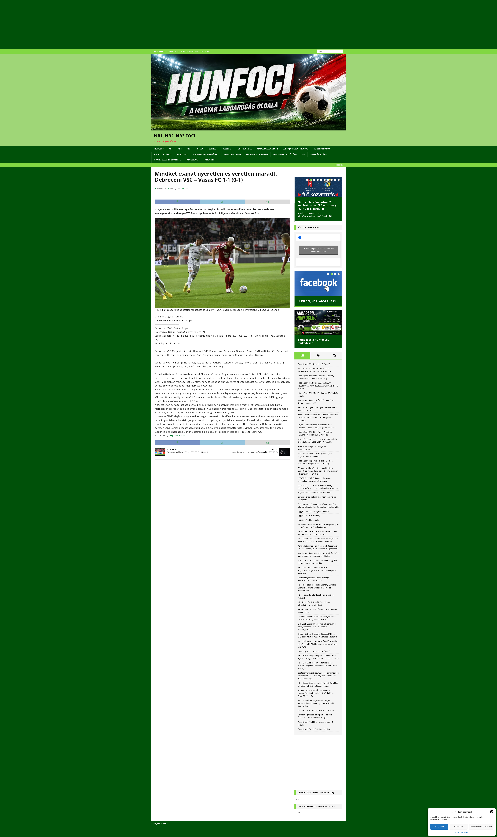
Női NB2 (212, 149)
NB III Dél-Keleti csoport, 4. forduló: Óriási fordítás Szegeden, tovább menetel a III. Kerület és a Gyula (318, 665)
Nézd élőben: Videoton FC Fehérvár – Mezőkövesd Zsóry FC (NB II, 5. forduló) (317, 205)
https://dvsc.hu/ (177, 435)
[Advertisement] (229, 28)
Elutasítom (458, 826)
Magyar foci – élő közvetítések (289, 154)
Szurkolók (182, 154)
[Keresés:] (330, 51)
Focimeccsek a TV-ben (257, 154)
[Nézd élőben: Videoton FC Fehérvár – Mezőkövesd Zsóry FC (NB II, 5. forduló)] (318, 187)
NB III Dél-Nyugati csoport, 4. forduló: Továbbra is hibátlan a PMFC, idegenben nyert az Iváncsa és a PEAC (318, 643)
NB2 (179, 149)
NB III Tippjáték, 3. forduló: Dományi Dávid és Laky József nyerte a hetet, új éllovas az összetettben (317, 587)
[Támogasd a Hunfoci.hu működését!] (318, 321)
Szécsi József (175, 188)
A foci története (162, 154)
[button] (492, 811)
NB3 (188, 149)
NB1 (171, 149)
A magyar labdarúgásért (206, 154)
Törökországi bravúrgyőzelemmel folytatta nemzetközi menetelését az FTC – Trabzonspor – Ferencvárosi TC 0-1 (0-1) (318, 470)
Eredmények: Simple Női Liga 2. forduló (314, 728)
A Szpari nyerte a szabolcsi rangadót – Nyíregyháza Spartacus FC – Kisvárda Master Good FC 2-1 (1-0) (316, 693)
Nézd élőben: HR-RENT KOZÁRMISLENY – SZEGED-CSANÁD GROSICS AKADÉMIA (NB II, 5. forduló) (318, 385)
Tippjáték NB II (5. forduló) (309, 515)
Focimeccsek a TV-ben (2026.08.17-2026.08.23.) (317, 710)
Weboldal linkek (232, 154)
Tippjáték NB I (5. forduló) (308, 519)
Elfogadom (439, 826)
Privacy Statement (461, 832)
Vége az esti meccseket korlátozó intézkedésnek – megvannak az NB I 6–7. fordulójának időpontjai (318, 417)
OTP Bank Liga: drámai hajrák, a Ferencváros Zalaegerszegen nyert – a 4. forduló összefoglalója (317, 626)
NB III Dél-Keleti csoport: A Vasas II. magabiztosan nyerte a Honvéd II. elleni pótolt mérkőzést (317, 570)
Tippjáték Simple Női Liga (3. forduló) (313, 511)
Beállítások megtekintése (481, 826)
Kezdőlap (159, 149)
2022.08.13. (161, 188)
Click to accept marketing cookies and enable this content (318, 249)
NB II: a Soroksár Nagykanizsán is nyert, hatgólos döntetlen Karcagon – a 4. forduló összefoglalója (316, 703)
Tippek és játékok (319, 154)
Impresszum (192, 160)
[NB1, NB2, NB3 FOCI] (248, 129)
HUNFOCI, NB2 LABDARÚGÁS (317, 301)
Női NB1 (199, 149)
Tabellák (226, 149)
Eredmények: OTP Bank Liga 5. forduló (314, 363)
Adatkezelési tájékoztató (167, 160)
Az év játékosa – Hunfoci (295, 149)
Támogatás (209, 160)
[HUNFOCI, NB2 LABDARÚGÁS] (318, 283)
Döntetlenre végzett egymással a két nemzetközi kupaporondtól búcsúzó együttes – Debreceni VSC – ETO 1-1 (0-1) (318, 675)
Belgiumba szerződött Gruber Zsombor (314, 492)
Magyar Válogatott (267, 149)
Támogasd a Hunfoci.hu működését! (313, 340)
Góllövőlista (245, 149)
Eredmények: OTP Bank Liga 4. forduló (314, 651)
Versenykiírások (322, 149)
